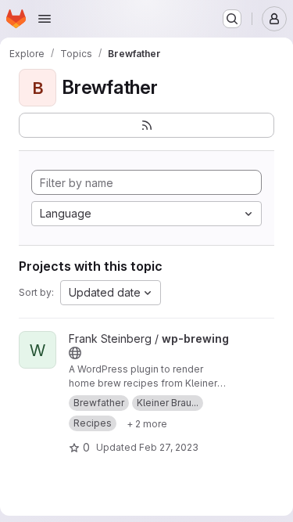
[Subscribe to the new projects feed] (146, 125)
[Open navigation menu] (44, 18)
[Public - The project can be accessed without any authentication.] (75, 353)
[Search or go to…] (232, 18)
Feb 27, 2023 (168, 447)
